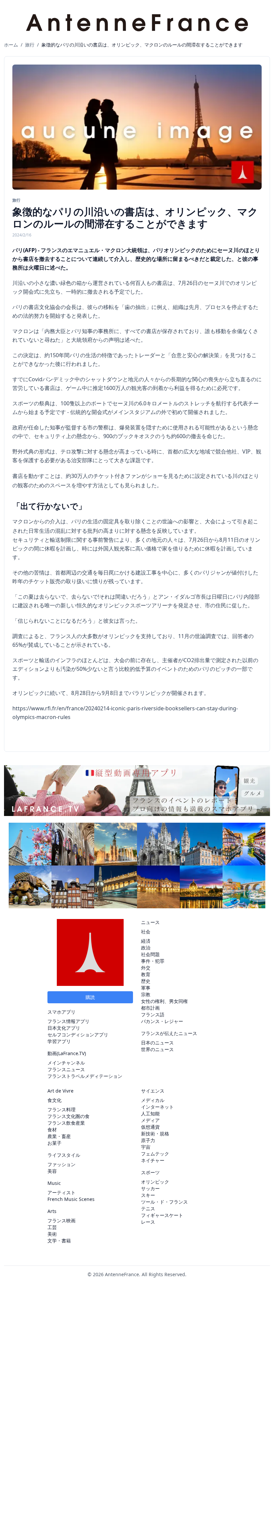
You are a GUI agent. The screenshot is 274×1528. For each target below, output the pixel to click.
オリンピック (155, 1182)
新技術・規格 (155, 1133)
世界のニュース (157, 1049)
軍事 (145, 988)
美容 (52, 1171)
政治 (145, 947)
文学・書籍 (59, 1240)
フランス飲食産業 (66, 1123)
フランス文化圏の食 (68, 1116)
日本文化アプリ (63, 1028)
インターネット (157, 1107)
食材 (52, 1129)
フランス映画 (61, 1220)
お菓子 (54, 1143)
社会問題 (150, 954)
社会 (145, 931)
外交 (145, 967)
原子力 (148, 1140)
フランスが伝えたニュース (169, 1033)
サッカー (150, 1188)
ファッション (61, 1164)
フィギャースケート (162, 1215)
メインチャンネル (66, 1062)
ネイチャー (152, 1160)
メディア (150, 1120)
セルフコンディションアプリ (77, 1034)
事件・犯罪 (152, 961)
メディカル (152, 1100)
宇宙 (145, 1147)
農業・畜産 (59, 1136)
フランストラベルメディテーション (84, 1076)
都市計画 (150, 1008)
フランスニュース (66, 1069)
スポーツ (150, 1172)
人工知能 (150, 1113)
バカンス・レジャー (162, 1021)
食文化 (54, 1100)
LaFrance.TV (71, 1053)
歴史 (145, 981)
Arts (51, 1211)
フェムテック (155, 1153)
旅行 (29, 44)
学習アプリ (59, 1041)
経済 (145, 941)
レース (148, 1222)
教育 (145, 974)
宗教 (145, 994)
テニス (148, 1208)
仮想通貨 (150, 1127)
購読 (90, 997)
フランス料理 (61, 1109)
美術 (52, 1234)
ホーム (11, 44)
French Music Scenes (71, 1199)
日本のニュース (157, 1042)
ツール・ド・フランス (164, 1202)
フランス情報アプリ (68, 1021)
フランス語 (152, 1014)
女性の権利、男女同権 (164, 1001)
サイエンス (152, 1091)
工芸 (52, 1227)
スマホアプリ (61, 1012)
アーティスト (61, 1192)
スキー (148, 1195)
